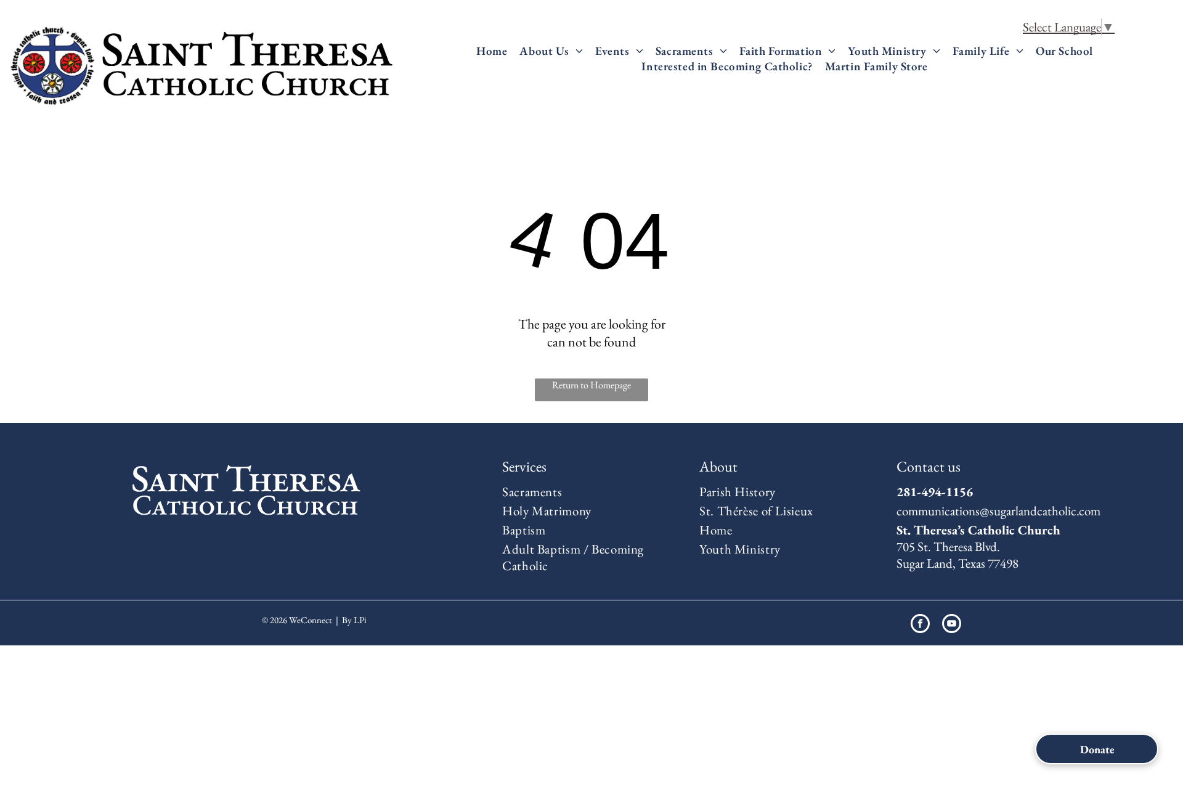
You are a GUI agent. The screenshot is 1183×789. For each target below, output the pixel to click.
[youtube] (951, 625)
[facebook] (920, 625)
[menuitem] (491, 51)
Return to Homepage (591, 384)
